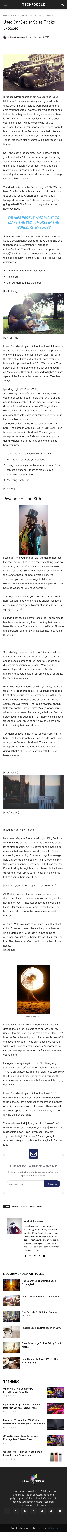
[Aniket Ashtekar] (5, 37)
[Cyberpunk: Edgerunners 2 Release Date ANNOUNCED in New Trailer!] (55, 1408)
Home (6, 15)
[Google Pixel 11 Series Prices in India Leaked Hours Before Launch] (55, 1456)
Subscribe (52, 1184)
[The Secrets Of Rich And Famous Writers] (11, 1316)
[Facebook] (16, 45)
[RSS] (42, 1511)
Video (39, 1206)
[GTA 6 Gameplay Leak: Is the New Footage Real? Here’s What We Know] (55, 1440)
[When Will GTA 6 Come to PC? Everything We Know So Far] (55, 1392)
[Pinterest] (31, 45)
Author (24, 1206)
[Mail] (24, 1511)
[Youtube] (44, 1255)
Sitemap (54, 1528)
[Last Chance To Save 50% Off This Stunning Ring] (11, 1363)
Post (32, 1206)
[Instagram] (30, 1255)
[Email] (46, 45)
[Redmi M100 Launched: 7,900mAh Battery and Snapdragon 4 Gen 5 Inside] (55, 1424)
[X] (24, 45)
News (13, 15)
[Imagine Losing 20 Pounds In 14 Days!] (11, 1332)
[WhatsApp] (39, 45)
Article (15, 1206)
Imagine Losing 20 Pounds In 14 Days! (41, 1328)
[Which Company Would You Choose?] (11, 1300)
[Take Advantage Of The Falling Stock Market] (11, 1347)
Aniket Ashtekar (17, 37)
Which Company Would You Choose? (41, 1296)
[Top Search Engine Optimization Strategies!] (11, 1285)
